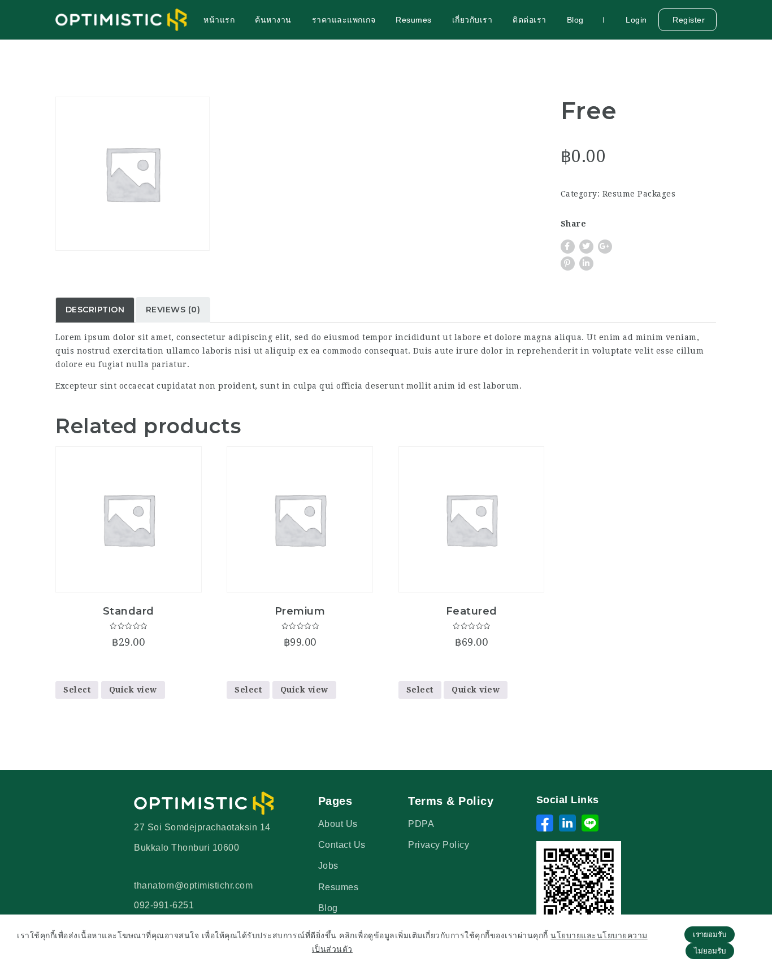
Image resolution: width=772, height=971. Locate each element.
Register (687, 19)
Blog (575, 19)
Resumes (414, 19)
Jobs (328, 865)
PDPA (421, 824)
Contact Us (342, 845)
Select (76, 689)
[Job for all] (121, 20)
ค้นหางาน (273, 19)
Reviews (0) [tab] (173, 309)
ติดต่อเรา (530, 19)
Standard (128, 611)
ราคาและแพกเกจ (344, 19)
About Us (338, 824)
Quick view (133, 689)
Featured (471, 611)
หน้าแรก (219, 19)
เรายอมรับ (709, 934)
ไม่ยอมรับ (710, 951)
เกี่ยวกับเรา (472, 19)
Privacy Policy (438, 845)
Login (635, 19)
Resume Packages (639, 193)
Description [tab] (95, 309)
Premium (300, 611)
